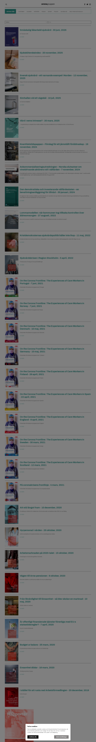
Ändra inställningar (61, 737)
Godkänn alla (33, 737)
